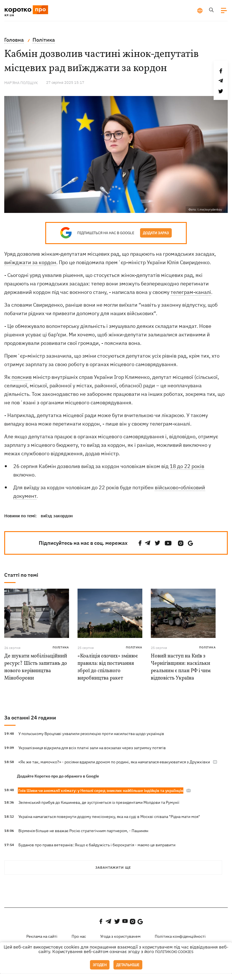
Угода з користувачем (120, 936)
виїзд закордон (57, 515)
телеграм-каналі (191, 292)
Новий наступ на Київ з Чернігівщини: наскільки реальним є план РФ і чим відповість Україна (180, 667)
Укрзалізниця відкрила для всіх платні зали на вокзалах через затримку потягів (92, 747)
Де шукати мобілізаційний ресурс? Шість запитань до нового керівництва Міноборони (35, 667)
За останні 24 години (30, 717)
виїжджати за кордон (30, 262)
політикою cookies (174, 952)
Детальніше (127, 964)
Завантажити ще (113, 867)
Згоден (100, 964)
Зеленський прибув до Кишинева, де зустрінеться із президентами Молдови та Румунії (98, 802)
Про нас (79, 936)
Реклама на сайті (41, 936)
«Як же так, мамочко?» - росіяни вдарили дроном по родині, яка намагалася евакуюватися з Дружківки (114, 761)
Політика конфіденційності (180, 936)
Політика (61, 647)
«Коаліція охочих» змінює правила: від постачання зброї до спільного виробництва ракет (108, 667)
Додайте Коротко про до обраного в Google (58, 776)
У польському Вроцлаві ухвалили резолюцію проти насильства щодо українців (91, 733)
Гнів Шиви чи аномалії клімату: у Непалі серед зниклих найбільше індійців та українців (100, 790)
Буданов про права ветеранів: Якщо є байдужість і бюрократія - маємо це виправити (96, 844)
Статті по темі (21, 575)
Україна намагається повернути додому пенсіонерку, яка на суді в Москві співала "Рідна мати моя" (109, 816)
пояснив (22, 377)
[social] (140, 543)
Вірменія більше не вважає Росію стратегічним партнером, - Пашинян (83, 830)
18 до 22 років (187, 466)
